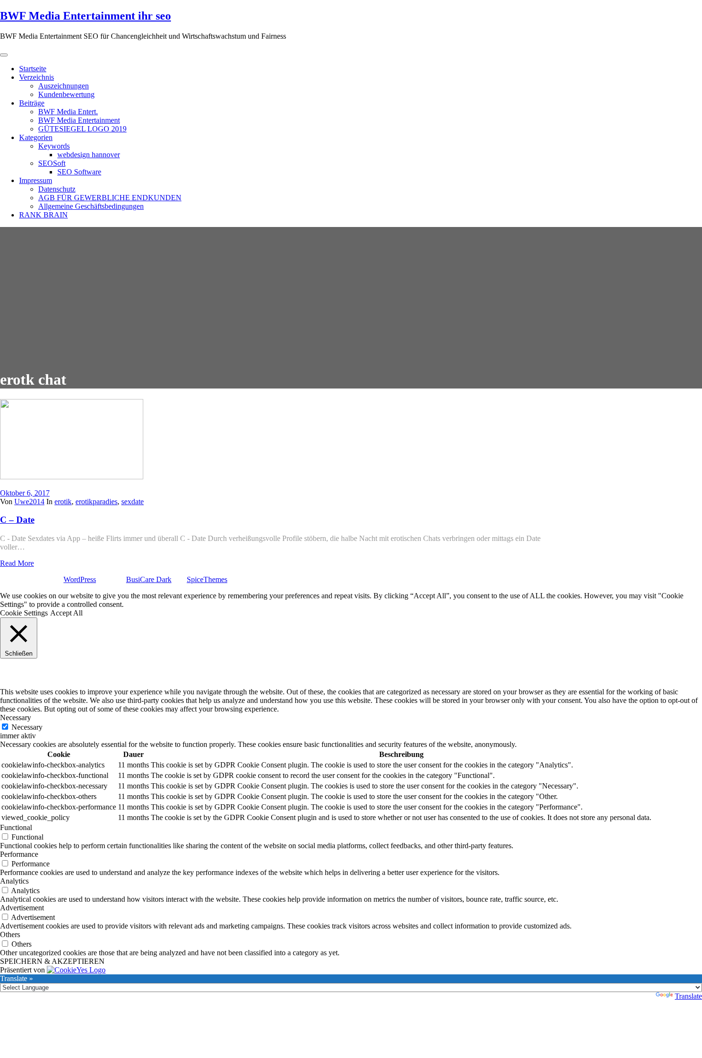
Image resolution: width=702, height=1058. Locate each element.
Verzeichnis (36, 77)
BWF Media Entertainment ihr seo (85, 16)
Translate (688, 996)
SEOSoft (51, 163)
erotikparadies (96, 501)
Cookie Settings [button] (24, 613)
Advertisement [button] (22, 908)
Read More (17, 563)
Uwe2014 (29, 501)
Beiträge (31, 103)
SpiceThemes (207, 579)
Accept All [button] (66, 613)
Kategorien (36, 137)
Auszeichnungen (63, 86)
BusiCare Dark (148, 579)
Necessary (27, 727)
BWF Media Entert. (68, 112)
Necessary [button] (15, 717)
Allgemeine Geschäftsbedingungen (91, 206)
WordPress (80, 579)
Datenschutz (56, 189)
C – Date (17, 520)
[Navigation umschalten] (4, 55)
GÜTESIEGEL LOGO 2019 (82, 129)
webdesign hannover (88, 155)
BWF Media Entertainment (79, 120)
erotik (63, 501)
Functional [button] (16, 827)
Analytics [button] (14, 881)
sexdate (132, 501)
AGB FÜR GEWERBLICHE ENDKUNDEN (109, 198)
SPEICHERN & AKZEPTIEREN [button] (52, 961)
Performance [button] (19, 854)
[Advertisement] (351, 294)
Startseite (32, 69)
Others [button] (10, 934)
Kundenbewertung (66, 94)
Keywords (54, 146)
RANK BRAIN (43, 215)
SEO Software (79, 172)
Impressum (35, 180)
